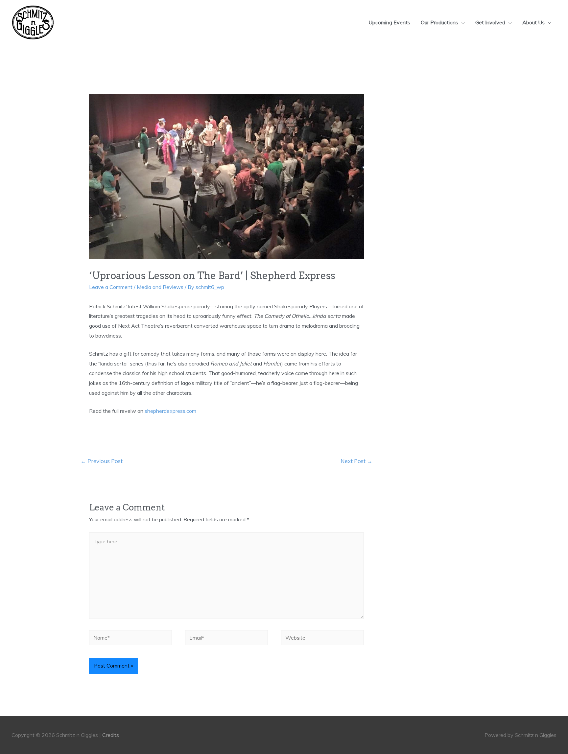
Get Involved (490, 22)
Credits (110, 735)
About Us (533, 22)
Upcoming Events (389, 22)
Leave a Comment (110, 287)
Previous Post (102, 461)
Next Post (356, 461)
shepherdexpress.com (170, 411)
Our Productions (439, 22)
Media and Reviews (160, 287)
